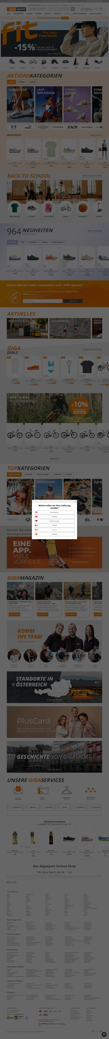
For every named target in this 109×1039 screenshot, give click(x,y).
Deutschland (54, 521)
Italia (54, 530)
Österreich (54, 512)
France (54, 525)
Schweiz (54, 516)
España (54, 534)
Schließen (75, 501)
